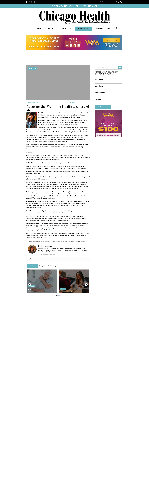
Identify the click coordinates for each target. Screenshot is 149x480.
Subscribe (82, 28)
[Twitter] (29, 2)
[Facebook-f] (26, 2)
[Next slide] (86, 284)
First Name (99, 79)
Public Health (67, 283)
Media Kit (101, 2)
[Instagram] (32, 2)
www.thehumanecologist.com (46, 254)
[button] (116, 28)
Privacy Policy (118, 2)
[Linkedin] (34, 2)
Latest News (35, 288)
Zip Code (98, 99)
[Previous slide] (29, 284)
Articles (65, 28)
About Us (51, 28)
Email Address (100, 92)
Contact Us (109, 2)
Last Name (99, 86)
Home (39, 28)
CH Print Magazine (102, 28)
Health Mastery (32, 68)
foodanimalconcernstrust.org (58, 230)
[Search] (120, 67)
